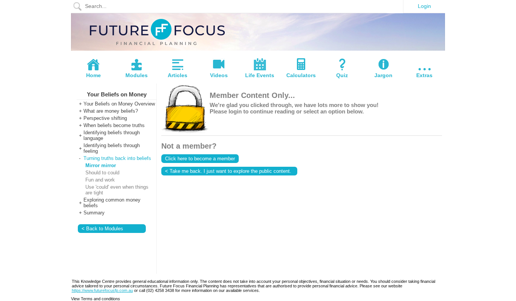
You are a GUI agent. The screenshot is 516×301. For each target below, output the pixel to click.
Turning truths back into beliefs (117, 158)
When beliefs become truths (114, 125)
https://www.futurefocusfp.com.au (102, 290)
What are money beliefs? (110, 111)
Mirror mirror (100, 165)
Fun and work (100, 180)
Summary (94, 213)
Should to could (102, 172)
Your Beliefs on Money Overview (119, 104)
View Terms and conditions (95, 298)
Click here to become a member (200, 158)
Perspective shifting (105, 118)
